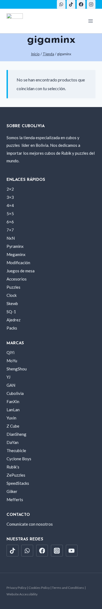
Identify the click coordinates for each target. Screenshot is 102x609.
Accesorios (17, 278)
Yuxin (11, 417)
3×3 (10, 197)
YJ (8, 376)
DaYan (12, 442)
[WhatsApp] (61, 4)
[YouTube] (72, 551)
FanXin (13, 401)
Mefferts (15, 499)
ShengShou (17, 368)
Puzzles (13, 287)
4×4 (10, 205)
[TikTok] (71, 4)
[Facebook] (81, 4)
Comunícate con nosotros (30, 524)
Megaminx (16, 254)
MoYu (12, 360)
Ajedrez (13, 319)
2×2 (10, 189)
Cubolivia (15, 393)
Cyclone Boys (19, 458)
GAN (11, 385)
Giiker (12, 491)
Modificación (18, 262)
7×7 (10, 229)
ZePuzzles (16, 475)
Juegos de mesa (21, 270)
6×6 (10, 221)
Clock (12, 295)
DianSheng (16, 434)
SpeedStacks (18, 483)
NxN (11, 238)
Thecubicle (16, 450)
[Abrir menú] (90, 21)
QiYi (10, 352)
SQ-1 (11, 311)
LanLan (13, 409)
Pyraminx (15, 246)
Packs (12, 327)
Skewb (12, 303)
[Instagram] (91, 4)
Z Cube (13, 426)
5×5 (10, 213)
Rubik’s (13, 466)
